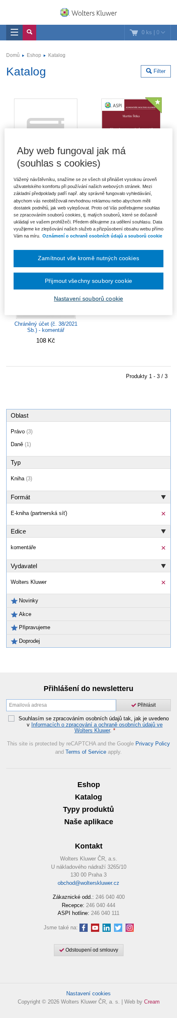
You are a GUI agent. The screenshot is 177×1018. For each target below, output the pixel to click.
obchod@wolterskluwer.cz (88, 883)
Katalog (56, 55)
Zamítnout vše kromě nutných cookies (88, 258)
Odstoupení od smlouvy (91, 950)
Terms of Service (85, 752)
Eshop (34, 55)
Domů (13, 55)
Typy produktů (88, 809)
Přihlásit (146, 705)
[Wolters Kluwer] (88, 13)
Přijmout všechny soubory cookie (88, 280)
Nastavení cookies (88, 993)
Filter (158, 71)
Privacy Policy (152, 744)
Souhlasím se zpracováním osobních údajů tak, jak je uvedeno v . (94, 725)
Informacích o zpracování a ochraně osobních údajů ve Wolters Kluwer (97, 728)
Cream (152, 1002)
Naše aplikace (88, 822)
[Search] (29, 32)
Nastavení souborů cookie (88, 298)
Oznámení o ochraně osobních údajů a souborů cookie (102, 235)
